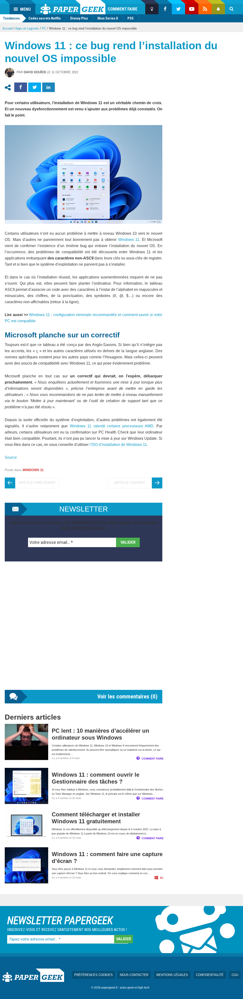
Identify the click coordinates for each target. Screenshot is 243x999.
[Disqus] (83, 630)
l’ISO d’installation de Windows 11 (118, 445)
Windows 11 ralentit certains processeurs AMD (110, 426)
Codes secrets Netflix (44, 18)
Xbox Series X (107, 18)
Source (11, 457)
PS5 (130, 18)
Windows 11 (129, 240)
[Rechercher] (231, 9)
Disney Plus (79, 18)
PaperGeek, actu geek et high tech (72, 7)
